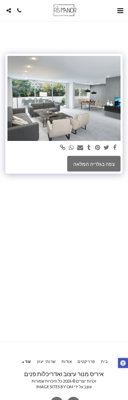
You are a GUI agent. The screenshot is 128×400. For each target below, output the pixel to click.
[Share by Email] (80, 147)
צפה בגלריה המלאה (94, 164)
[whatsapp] (71, 147)
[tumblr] (89, 147)
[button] (120, 10)
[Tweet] (106, 147)
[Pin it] (98, 147)
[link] (63, 147)
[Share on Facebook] (115, 147)
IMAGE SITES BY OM (54, 386)
